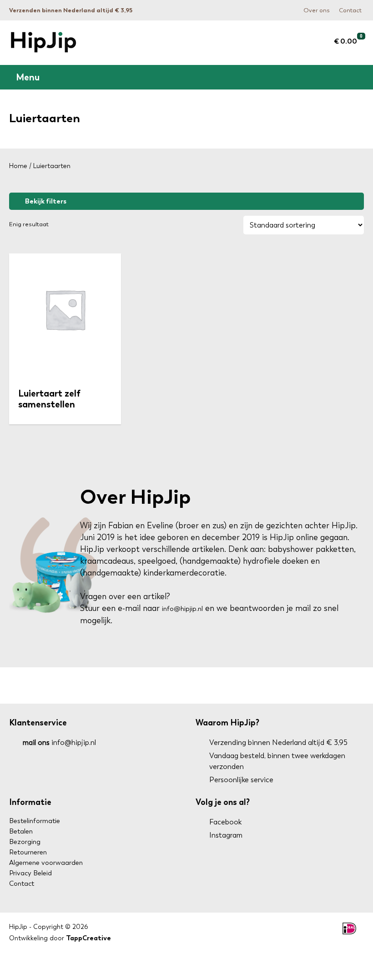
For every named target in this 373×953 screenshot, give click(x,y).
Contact (350, 10)
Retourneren (28, 852)
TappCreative (88, 938)
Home (18, 166)
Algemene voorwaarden (46, 863)
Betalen (21, 831)
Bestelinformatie (34, 821)
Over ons (316, 10)
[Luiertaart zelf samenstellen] (65, 312)
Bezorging (24, 842)
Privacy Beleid (30, 873)
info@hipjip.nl (182, 609)
